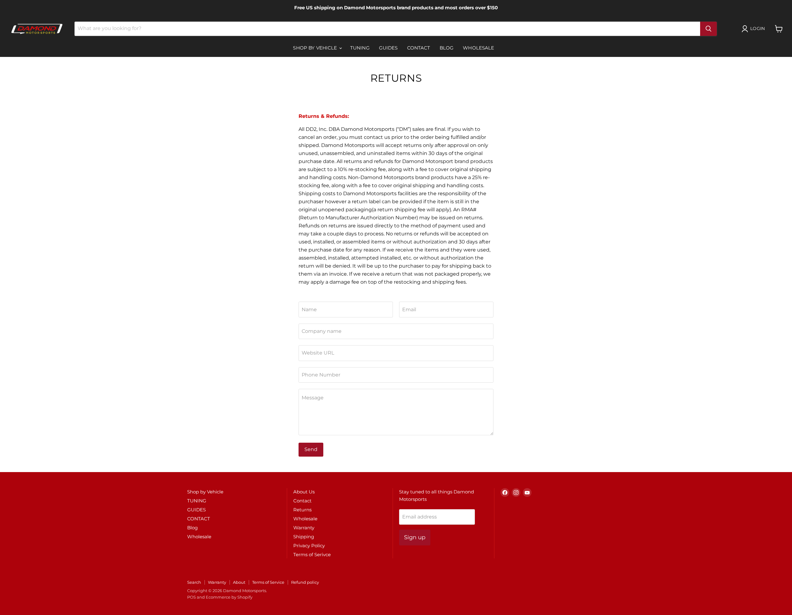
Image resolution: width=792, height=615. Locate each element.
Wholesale (478, 48)
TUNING (360, 48)
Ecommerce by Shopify (229, 597)
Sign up (414, 537)
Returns (302, 510)
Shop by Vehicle (315, 48)
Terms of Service (268, 582)
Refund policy (305, 582)
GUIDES (388, 48)
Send (310, 449)
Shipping (303, 537)
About (239, 582)
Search (194, 582)
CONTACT (418, 48)
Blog (447, 48)
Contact (302, 501)
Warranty (303, 528)
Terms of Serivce (312, 554)
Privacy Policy (309, 545)
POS (191, 597)
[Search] (708, 29)
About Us (304, 492)
